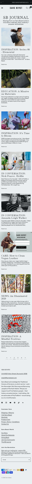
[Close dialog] (31, 232)
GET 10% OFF (21, 247)
